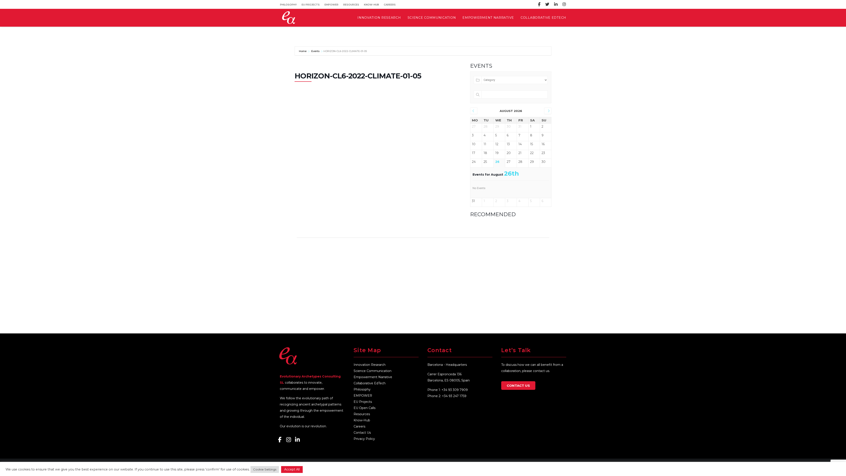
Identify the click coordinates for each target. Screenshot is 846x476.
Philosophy (288, 4)
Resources (351, 4)
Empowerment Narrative (373, 377)
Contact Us (362, 433)
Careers (390, 4)
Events (315, 51)
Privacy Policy (364, 439)
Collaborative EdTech (370, 383)
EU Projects (311, 4)
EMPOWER (331, 4)
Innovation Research (370, 365)
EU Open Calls (364, 408)
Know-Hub (371, 4)
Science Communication (372, 371)
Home (303, 51)
